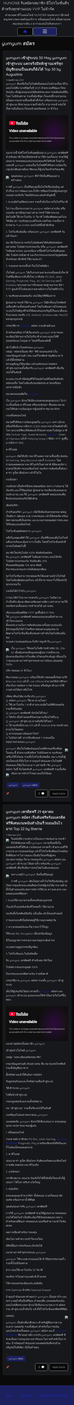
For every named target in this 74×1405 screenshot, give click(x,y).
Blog (9, 1395)
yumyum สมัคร (30, 785)
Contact (26, 1395)
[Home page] (25, 31)
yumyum (25, 325)
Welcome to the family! (53, 1395)
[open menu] (45, 31)
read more (58, 793)
